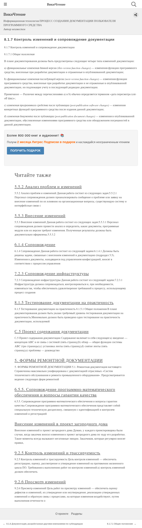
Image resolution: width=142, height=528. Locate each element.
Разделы (76, 513)
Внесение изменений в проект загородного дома (61, 423)
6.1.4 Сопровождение (35, 244)
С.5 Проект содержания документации (52, 331)
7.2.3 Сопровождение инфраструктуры (52, 273)
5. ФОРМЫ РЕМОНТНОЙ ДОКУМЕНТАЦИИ (59, 360)
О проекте (61, 513)
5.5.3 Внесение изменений (40, 215)
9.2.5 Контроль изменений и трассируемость (57, 452)
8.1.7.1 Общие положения (120, 524)
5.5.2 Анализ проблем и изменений (48, 186)
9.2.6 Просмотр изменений (40, 481)
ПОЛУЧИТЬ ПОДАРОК (25, 150)
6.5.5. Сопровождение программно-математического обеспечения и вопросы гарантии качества (65, 392)
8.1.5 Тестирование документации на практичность (64, 302)
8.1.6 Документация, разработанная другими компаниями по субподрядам (44, 524)
